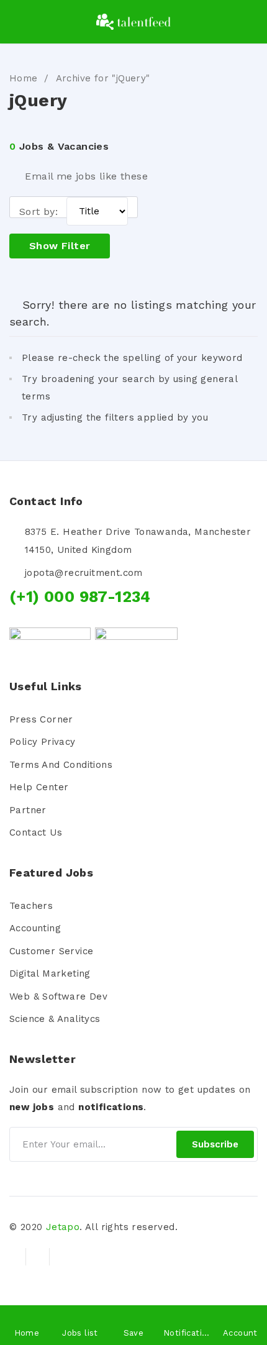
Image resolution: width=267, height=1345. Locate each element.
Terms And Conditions (60, 764)
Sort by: (38, 211)
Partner (28, 810)
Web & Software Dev (58, 996)
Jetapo (62, 1227)
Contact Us (35, 832)
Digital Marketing (50, 973)
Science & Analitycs (55, 1018)
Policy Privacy (42, 741)
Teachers (31, 905)
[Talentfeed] (133, 21)
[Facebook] (14, 1257)
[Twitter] (37, 1257)
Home (23, 78)
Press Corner (41, 719)
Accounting (35, 928)
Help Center (38, 787)
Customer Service (51, 951)
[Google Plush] (61, 1257)
